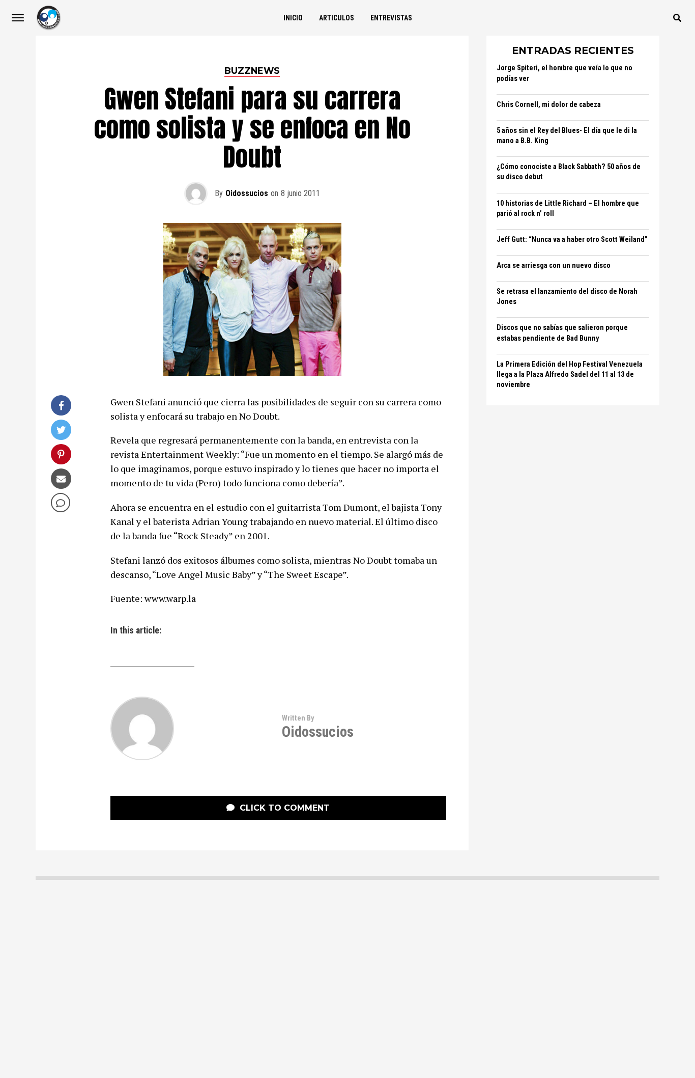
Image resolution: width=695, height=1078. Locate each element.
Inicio (293, 18)
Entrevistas (391, 18)
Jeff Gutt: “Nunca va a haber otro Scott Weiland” (572, 239)
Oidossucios (246, 193)
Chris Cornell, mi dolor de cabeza (549, 104)
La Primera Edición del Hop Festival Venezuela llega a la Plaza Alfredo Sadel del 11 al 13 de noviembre (570, 374)
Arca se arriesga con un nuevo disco (554, 265)
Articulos (336, 18)
